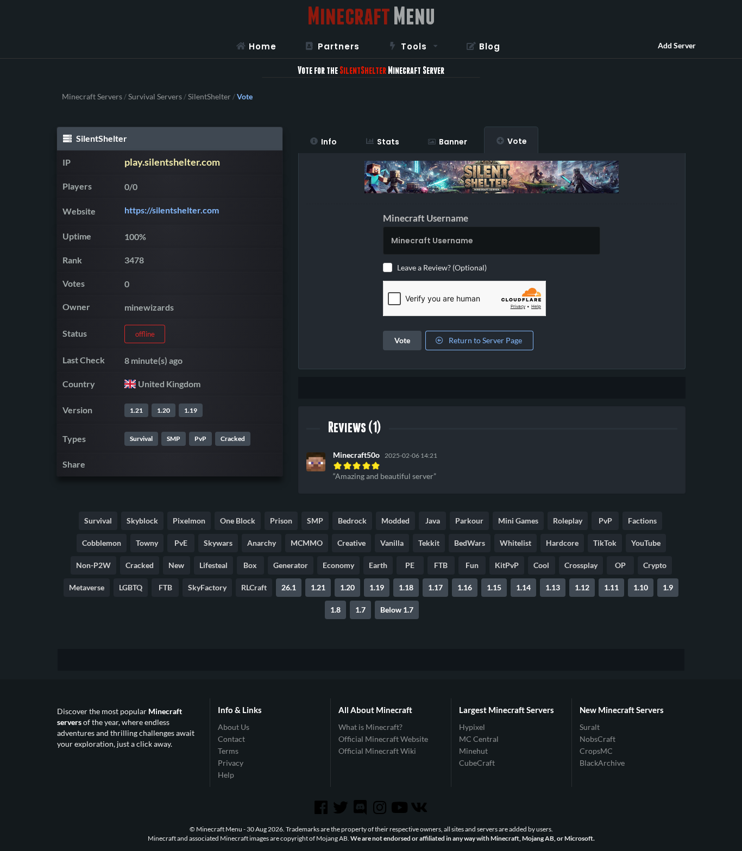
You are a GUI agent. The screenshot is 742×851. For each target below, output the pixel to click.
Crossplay (581, 565)
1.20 (163, 410)
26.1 (288, 587)
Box (250, 565)
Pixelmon (189, 520)
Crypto (654, 565)
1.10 (640, 587)
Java (432, 520)
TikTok (605, 542)
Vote (517, 141)
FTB (441, 565)
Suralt (590, 727)
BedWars (469, 542)
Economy (338, 565)
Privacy (230, 762)
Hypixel (472, 727)
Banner (453, 141)
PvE (180, 542)
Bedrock (352, 520)
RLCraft (254, 587)
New (176, 565)
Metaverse (86, 587)
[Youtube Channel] (400, 807)
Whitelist (515, 542)
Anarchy (261, 542)
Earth (378, 565)
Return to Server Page (484, 340)
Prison (281, 520)
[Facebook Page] (321, 807)
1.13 (552, 587)
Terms (228, 750)
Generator (290, 565)
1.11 (611, 587)
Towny (147, 542)
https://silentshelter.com (171, 210)
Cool (541, 565)
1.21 (136, 410)
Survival (141, 438)
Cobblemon (101, 542)
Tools (414, 46)
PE (409, 565)
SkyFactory (207, 587)
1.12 (582, 587)
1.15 (494, 587)
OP (620, 565)
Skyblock (142, 520)
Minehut (473, 750)
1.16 (464, 587)
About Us (233, 727)
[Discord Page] (361, 807)
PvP (200, 438)
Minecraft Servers (92, 96)
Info (329, 141)
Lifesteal (213, 565)
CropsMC (596, 750)
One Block (237, 520)
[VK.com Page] (420, 807)
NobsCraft (597, 738)
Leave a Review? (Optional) (442, 267)
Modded (395, 520)
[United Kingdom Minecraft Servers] (130, 384)
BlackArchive (602, 762)
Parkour (469, 520)
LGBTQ (130, 587)
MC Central (479, 738)
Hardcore (562, 542)
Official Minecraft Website (383, 738)
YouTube (646, 542)
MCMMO (307, 542)
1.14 (523, 587)
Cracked (233, 438)
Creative (351, 542)
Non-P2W (93, 565)
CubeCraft (477, 762)
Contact (231, 738)
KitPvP (507, 565)
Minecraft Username (425, 218)
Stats (388, 141)
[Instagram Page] (381, 807)
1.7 (360, 609)
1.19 (190, 410)
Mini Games (518, 520)
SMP (173, 438)
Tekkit (428, 542)
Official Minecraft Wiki (377, 750)
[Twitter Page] (341, 807)
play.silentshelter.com (172, 162)
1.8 (335, 609)
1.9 (668, 587)
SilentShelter (209, 96)
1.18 (406, 587)
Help (226, 774)
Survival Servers (155, 96)
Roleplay (567, 520)
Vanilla (392, 542)
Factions (642, 520)
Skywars (218, 542)
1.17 (435, 587)
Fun (472, 565)
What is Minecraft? (370, 727)
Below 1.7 (396, 609)
